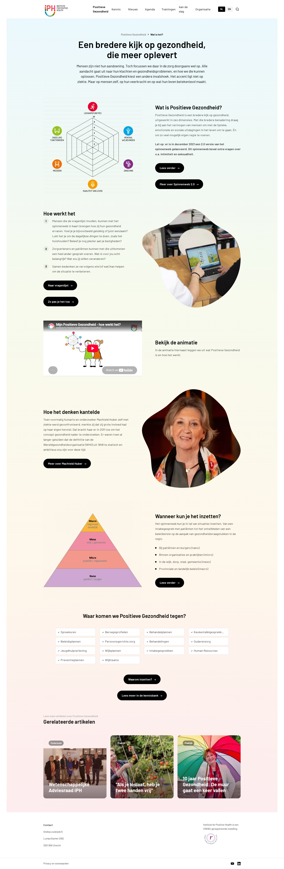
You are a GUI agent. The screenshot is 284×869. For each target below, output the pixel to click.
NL (221, 9)
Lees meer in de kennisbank (140, 695)
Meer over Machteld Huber (65, 463)
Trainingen (169, 9)
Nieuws (133, 9)
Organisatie (203, 9)
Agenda (150, 9)
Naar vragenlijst (58, 285)
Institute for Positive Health (56, 11)
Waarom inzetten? (140, 679)
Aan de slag (183, 9)
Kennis (116, 9)
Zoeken (237, 9)
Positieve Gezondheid (100, 9)
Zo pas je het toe (59, 301)
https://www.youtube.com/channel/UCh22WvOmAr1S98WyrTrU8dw (232, 863)
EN (229, 9)
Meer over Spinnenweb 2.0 (177, 184)
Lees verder (168, 168)
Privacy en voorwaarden (56, 863)
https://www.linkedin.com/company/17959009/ (239, 863)
